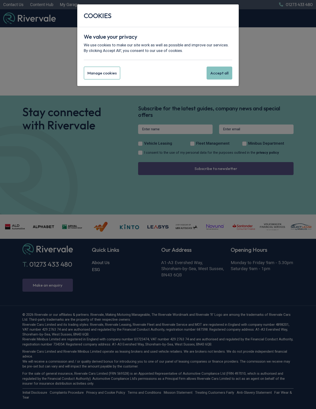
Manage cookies (102, 72)
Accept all (219, 72)
